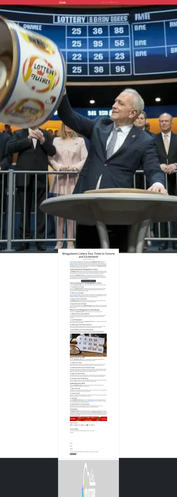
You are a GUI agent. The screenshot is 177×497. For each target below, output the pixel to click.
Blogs (111, 2)
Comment (72, 432)
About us (107, 2)
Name (71, 443)
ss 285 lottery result (91, 400)
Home (102, 2)
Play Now (116, 2)
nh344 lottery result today (97, 359)
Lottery (88, 251)
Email (71, 446)
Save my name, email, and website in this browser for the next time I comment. (85, 451)
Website (71, 448)
